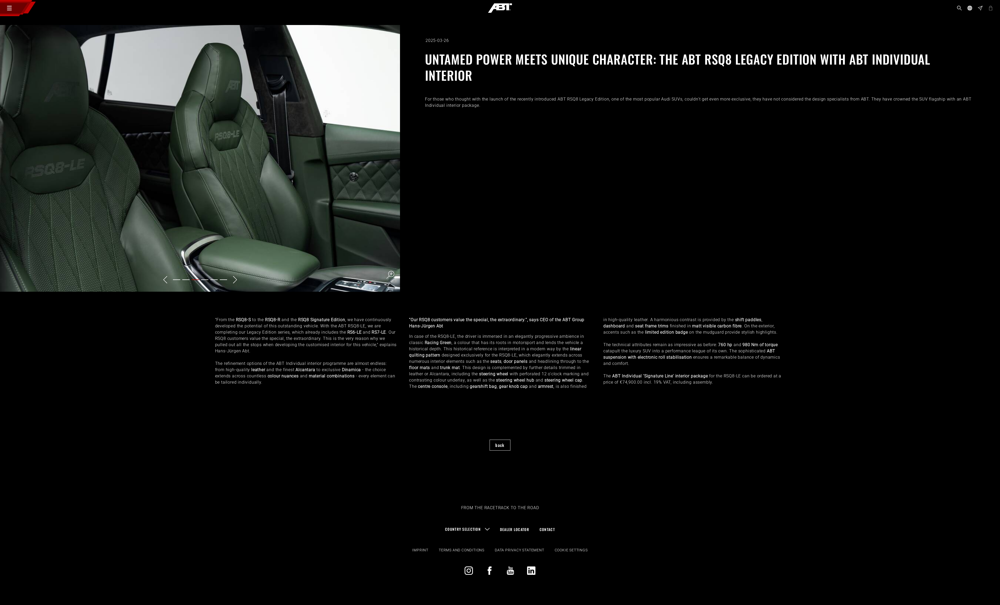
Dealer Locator (514, 529)
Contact (547, 529)
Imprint (420, 550)
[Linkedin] (531, 570)
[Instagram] (469, 570)
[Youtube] (510, 570)
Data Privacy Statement (519, 550)
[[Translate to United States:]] (200, 158)
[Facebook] (489, 570)
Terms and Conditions (461, 550)
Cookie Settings (571, 550)
